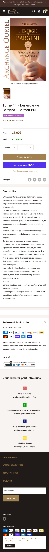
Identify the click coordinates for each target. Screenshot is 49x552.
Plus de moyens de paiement (25, 171)
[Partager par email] (44, 180)
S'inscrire (11, 498)
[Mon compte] (39, 11)
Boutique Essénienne (13, 121)
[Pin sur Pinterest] (34, 180)
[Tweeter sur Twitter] (39, 180)
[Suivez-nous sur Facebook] (4, 519)
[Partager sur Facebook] (29, 180)
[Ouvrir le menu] (4, 11)
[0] (44, 11)
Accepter (10, 545)
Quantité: (6, 147)
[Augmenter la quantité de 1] (30, 147)
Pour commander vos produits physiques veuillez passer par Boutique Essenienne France (24, 3)
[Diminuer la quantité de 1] (15, 147)
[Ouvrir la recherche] (33, 11)
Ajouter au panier (24, 157)
